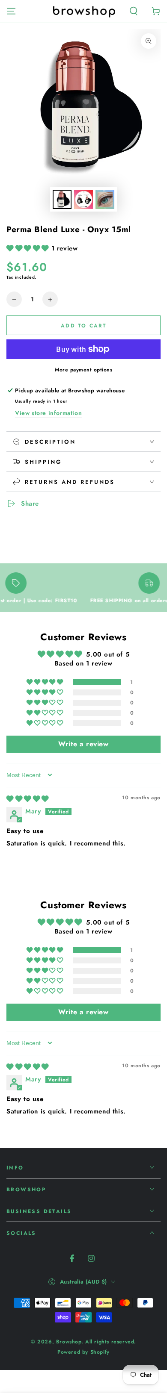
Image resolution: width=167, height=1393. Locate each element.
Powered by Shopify (83, 1352)
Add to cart (83, 326)
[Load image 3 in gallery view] (104, 199)
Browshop (68, 1342)
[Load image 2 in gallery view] (83, 199)
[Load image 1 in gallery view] (62, 199)
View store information (48, 413)
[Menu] (11, 11)
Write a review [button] (83, 744)
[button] (133, 11)
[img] (27, 799)
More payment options (83, 370)
